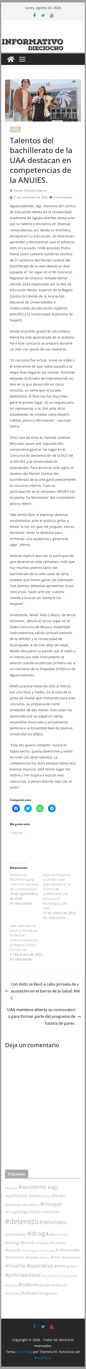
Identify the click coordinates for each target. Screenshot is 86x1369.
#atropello (13, 1204)
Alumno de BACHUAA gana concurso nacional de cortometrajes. (24, 881)
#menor (45, 1257)
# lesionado (68, 1250)
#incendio (13, 1250)
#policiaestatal (23, 1274)
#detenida (51, 1212)
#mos (56, 1257)
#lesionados (14, 1257)
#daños (36, 1211)
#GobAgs (12, 1242)
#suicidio (42, 1285)
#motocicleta (71, 1257)
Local (15, 129)
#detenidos (53, 1222)
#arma (35, 1195)
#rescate (11, 1285)
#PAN (59, 1266)
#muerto (15, 1265)
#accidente (32, 1187)
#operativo (40, 1265)
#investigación (31, 1250)
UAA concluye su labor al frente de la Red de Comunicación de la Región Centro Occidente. (24, 937)
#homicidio (58, 1243)
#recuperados (68, 1276)
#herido (28, 1242)
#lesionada (48, 1250)
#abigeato (11, 1188)
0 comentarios (62, 197)
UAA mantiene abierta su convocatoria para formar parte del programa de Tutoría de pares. (41, 1016)
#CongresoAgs (17, 1211)
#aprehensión (16, 1195)
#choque (51, 1203)
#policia (71, 1266)
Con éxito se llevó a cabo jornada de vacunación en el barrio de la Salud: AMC (45, 991)
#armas (46, 1196)
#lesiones (32, 1257)
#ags (53, 1187)
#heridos (42, 1243)
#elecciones (58, 1234)
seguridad (50, 1293)
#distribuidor (15, 1234)
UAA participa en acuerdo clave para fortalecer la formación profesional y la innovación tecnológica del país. (57, 891)
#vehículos (12, 1293)
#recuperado (50, 1276)
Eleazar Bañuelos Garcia (30, 190)
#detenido (21, 1221)
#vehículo (59, 1285)
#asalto (59, 1195)
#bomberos (30, 1205)
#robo (25, 1284)
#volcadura (31, 1293)
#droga (37, 1233)
